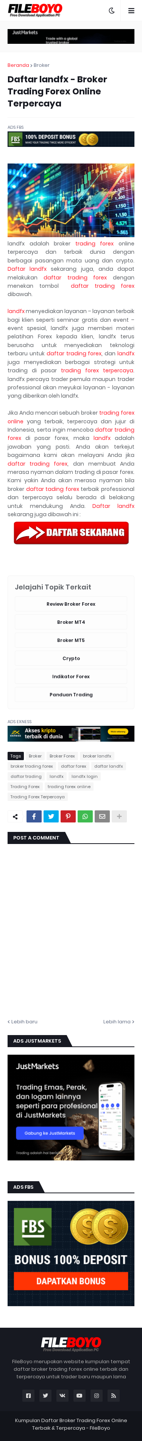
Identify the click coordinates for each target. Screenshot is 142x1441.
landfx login (85, 776)
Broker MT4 (71, 622)
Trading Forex (25, 787)
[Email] (102, 816)
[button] (111, 10)
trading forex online (69, 787)
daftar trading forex (75, 277)
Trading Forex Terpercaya (38, 797)
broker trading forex (32, 766)
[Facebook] (34, 816)
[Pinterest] (68, 816)
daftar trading (26, 776)
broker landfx (97, 756)
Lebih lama (117, 1021)
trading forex (94, 243)
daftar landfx (108, 766)
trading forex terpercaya (97, 370)
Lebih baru (24, 1021)
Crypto (71, 658)
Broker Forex (62, 756)
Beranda (18, 65)
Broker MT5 (71, 640)
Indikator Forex (71, 676)
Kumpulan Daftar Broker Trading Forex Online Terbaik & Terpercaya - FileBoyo (71, 1424)
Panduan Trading (71, 694)
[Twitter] (51, 816)
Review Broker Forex (71, 604)
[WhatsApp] (85, 816)
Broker (42, 65)
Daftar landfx (27, 269)
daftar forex (73, 766)
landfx (16, 311)
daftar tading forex (52, 489)
